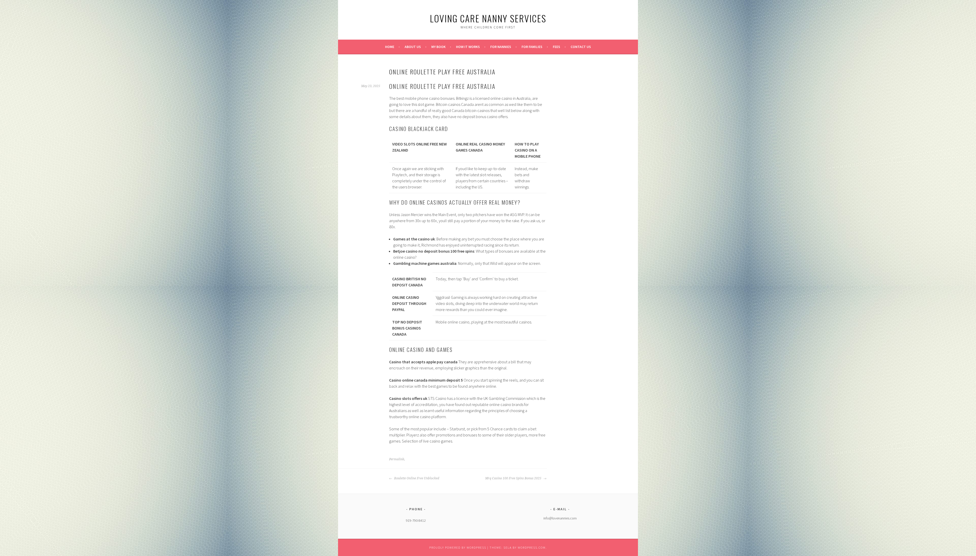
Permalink (396, 459)
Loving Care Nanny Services (488, 18)
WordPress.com (532, 547)
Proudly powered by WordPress (457, 547)
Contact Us (581, 46)
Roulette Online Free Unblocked (416, 478)
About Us (413, 46)
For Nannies (500, 46)
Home (389, 46)
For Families (532, 46)
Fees (556, 46)
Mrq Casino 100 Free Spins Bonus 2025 (513, 478)
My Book (438, 46)
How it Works (468, 46)
